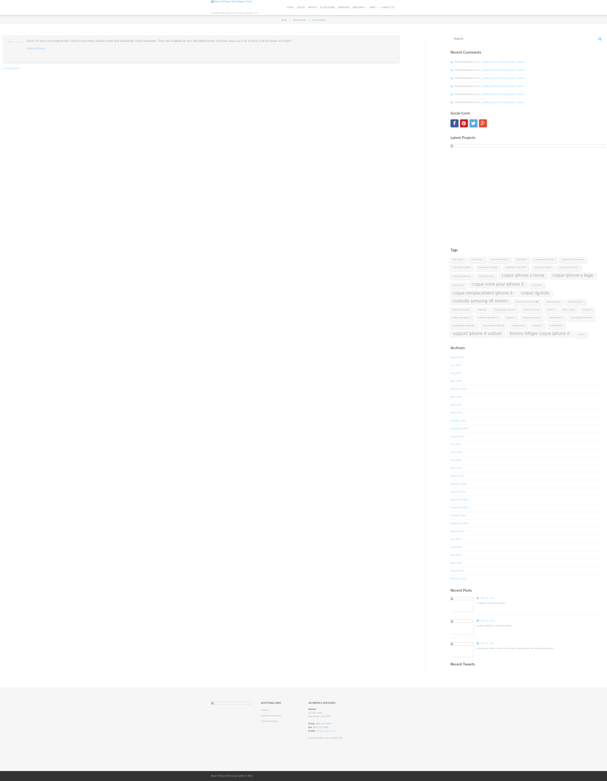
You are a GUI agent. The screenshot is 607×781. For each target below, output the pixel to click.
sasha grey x (537, 325)
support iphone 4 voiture (477, 333)
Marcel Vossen (36, 48)
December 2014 (459, 499)
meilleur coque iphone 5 (462, 318)
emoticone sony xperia (461, 310)
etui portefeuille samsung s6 (504, 310)
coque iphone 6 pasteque (487, 267)
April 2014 (456, 563)
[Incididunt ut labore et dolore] (462, 604)
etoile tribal (482, 310)
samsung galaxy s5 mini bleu (581, 318)
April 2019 (456, 381)
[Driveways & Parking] (528, 192)
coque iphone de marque (568, 267)
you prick (581, 334)
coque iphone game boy (462, 276)
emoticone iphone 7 (575, 302)
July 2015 (456, 444)
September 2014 (460, 523)
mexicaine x (510, 318)
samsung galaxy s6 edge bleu (464, 325)
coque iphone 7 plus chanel (516, 267)
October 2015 (458, 420)
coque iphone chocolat (542, 267)
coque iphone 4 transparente (573, 259)
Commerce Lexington (271, 716)
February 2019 (459, 389)
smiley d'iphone (556, 325)
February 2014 (459, 578)
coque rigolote (535, 293)
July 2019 (456, 365)
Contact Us (387, 7)
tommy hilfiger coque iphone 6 (540, 333)
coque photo (537, 285)
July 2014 (456, 539)
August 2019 (457, 357)
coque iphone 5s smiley (461, 267)
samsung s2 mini (518, 325)
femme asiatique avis (531, 310)
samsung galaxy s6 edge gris (493, 325)
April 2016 (456, 412)
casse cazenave (477, 259)
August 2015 (457, 436)
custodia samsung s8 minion (480, 301)
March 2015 (457, 476)
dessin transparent (553, 302)
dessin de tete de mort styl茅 (527, 302)
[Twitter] (473, 123)
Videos (301, 7)
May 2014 (456, 555)
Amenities (344, 7)
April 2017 (456, 405)
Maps (373, 7)
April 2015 (456, 468)
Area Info (358, 7)
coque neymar (458, 285)
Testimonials (299, 20)
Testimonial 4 (12, 68)
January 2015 (458, 491)
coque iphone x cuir (486, 276)
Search (600, 39)
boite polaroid (458, 259)
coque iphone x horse (523, 275)
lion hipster (587, 310)
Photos (312, 7)
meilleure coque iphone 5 (488, 318)
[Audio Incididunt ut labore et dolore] (462, 626)
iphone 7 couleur (568, 310)
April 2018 (456, 397)
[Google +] (483, 123)
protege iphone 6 (555, 318)
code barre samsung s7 (499, 259)
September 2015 (460, 428)
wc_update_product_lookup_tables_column (500, 62)
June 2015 (456, 452)
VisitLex (264, 710)
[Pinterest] (464, 123)
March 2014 (457, 571)
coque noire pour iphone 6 (498, 284)
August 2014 (457, 531)
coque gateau (521, 259)
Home (290, 7)
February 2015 (459, 484)
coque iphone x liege (572, 275)
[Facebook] (454, 123)
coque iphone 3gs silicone (544, 259)
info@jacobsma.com (325, 731)
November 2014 (459, 507)
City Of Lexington (269, 721)
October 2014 (458, 515)
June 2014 (456, 547)
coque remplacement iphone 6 (483, 293)
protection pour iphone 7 (532, 318)
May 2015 (456, 460)
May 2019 (456, 373)
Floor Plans (327, 7)
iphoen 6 (551, 310)
